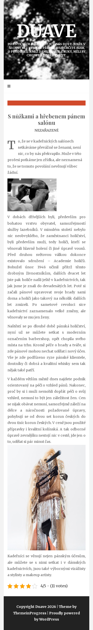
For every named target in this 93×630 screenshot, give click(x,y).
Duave (47, 38)
